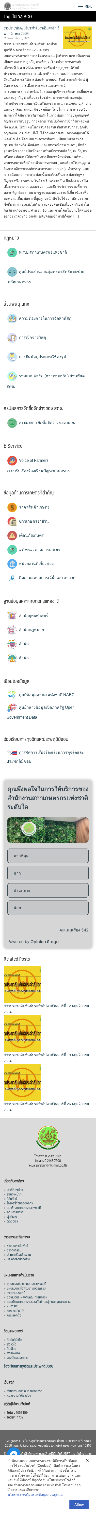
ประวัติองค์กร (15, 1190)
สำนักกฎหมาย (31, 630)
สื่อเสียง (11, 1348)
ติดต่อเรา (12, 1221)
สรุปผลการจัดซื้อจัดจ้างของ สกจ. (46, 422)
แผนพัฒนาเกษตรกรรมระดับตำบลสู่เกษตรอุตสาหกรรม (39, 1301)
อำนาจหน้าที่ (14, 1194)
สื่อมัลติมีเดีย (14, 1339)
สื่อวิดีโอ (11, 1344)
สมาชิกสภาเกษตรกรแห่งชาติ (24, 1207)
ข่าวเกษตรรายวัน (33, 521)
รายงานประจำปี (16, 1292)
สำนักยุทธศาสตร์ (33, 615)
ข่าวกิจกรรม (14, 1250)
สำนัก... (25, 644)
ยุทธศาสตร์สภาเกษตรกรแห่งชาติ (26, 1283)
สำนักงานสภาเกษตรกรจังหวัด (24, 1391)
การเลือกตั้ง (14, 1315)
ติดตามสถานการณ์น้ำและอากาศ (47, 578)
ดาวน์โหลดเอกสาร (17, 1357)
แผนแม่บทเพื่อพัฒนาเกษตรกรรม (26, 1288)
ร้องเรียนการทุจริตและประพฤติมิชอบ (28, 1366)
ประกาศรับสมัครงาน (19, 1254)
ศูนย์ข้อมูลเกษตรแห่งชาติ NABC (46, 695)
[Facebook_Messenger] (13, 1454)
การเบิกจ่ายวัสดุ (32, 337)
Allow (79, 1505)
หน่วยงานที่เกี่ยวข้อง (36, 563)
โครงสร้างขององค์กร (20, 1203)
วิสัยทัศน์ (12, 1198)
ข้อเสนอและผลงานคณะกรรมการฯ (27, 1297)
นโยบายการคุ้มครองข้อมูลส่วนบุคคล (35, 1495)
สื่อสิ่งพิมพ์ (13, 1353)
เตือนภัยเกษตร (31, 535)
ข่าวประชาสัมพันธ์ (17, 1245)
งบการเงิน (13, 1306)
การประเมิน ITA (16, 1311)
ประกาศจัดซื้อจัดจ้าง (19, 1259)
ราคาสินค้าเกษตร (33, 507)
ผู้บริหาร (12, 1217)
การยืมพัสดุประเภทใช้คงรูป (42, 357)
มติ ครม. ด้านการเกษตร (39, 549)
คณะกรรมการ (15, 1212)
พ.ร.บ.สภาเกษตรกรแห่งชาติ (42, 252)
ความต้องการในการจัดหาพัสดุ (44, 318)
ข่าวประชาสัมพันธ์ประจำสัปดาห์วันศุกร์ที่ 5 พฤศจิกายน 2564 (31, 30)
